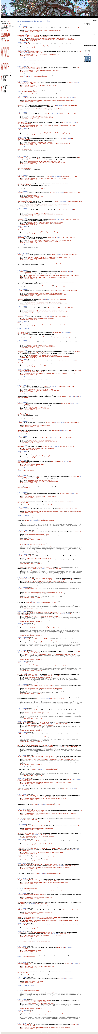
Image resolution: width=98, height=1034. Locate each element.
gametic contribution (63, 665)
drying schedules (48, 905)
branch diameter (44, 30)
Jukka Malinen (52, 519)
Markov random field (71, 504)
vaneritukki (42, 417)
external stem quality (39, 627)
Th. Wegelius (20, 395)
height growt (55, 481)
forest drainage (51, 46)
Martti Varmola (26, 27)
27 (25, 76)
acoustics (32, 874)
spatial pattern (54, 85)
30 (22, 60)
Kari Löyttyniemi (27, 90)
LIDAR (32, 581)
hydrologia (41, 161)
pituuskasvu (50, 480)
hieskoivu (44, 132)
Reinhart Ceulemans (56, 848)
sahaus (44, 213)
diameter (28, 464)
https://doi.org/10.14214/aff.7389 (67, 386)
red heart (61, 852)
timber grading (68, 249)
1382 (51, 698)
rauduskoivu (40, 132)
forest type (45, 448)
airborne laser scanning (43, 790)
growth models (67, 46)
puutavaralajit (67, 257)
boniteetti (52, 455)
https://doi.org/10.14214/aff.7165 (44, 343)
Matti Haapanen (21, 51)
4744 (73, 227)
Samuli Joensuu (28, 167)
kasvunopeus (33, 142)
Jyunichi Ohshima (47, 612)
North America (65, 61)
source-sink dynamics (59, 867)
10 (79, 468)
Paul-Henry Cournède (39, 864)
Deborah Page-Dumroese (27, 745)
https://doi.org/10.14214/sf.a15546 (69, 113)
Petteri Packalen (42, 578)
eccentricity (42, 464)
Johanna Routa (26, 697)
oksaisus (71, 38)
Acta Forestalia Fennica (56, 332)
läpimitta (41, 38)
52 (67, 589)
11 (57, 192)
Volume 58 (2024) (5, 41)
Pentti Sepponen (28, 157)
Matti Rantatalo (40, 894)
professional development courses (50, 294)
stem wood (53, 700)
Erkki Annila (20, 97)
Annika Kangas (21, 638)
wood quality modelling (32, 688)
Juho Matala (20, 567)
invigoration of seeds (71, 125)
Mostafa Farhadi (21, 709)
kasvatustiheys (48, 355)
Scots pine (33, 54)
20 (59, 129)
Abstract (22, 31)
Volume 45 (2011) (5, 55)
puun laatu (52, 302)
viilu (42, 187)
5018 (71, 183)
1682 (27, 664)
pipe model (47, 39)
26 (74, 82)
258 (48, 895)
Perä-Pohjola (54, 441)
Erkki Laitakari (20, 299)
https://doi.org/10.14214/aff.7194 (66, 437)
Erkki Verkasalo (46, 567)
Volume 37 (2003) (5, 64)
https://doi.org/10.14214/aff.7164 (38, 352)
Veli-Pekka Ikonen (28, 35)
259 (68, 486)
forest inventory (28, 521)
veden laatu (46, 161)
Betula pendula (31, 337)
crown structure (69, 39)
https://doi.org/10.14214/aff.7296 (73, 422)
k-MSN (45, 859)
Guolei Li (29, 674)
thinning (40, 813)
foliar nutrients (45, 828)
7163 (76, 360)
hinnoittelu (69, 248)
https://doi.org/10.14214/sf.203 (66, 858)
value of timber (45, 418)
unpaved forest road (47, 558)
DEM (28, 558)
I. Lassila (19, 430)
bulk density (36, 604)
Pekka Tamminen (26, 508)
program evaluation (43, 836)
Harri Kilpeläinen (26, 567)
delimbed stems (34, 725)
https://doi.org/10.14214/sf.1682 (34, 664)
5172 (30, 158)
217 (46, 880)
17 (22, 158)
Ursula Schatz (20, 894)
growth (56, 373)
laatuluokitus (32, 222)
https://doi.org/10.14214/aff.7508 (24, 494)
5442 (75, 97)
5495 (32, 76)
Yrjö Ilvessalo (20, 316)
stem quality (27, 592)
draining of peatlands (56, 162)
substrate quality (64, 759)
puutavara (30, 38)
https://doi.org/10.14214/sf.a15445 (75, 129)
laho (41, 380)
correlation (37, 471)
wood (26, 905)
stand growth (34, 205)
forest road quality (32, 558)
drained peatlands (46, 373)
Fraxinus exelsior (39, 425)
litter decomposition (33, 748)
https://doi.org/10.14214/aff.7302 (24, 414)
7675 (76, 501)
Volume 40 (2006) (5, 61)
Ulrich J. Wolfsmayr (22, 733)
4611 (63, 254)
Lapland (38, 464)
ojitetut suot (32, 171)
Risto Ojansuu (34, 887)
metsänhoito (30, 302)
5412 (63, 105)
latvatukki (43, 222)
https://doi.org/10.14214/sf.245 (31, 888)
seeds (45, 178)
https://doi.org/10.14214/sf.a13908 (66, 307)
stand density (48, 85)
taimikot (32, 116)
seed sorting (41, 712)
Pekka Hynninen (21, 157)
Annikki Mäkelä (21, 35)
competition (43, 85)
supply (41, 70)
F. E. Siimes (20, 271)
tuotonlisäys (63, 204)
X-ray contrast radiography (66, 178)
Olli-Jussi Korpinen (45, 722)
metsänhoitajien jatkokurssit (41, 240)
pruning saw (39, 897)
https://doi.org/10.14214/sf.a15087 (38, 158)
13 (63, 183)
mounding (53, 798)
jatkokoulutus (54, 240)
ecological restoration (40, 759)
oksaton (38, 417)
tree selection (57, 627)
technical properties (36, 433)
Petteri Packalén (49, 856)
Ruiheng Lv (35, 745)
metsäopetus (30, 240)
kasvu (36, 38)
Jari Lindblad (27, 810)
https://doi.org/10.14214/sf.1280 (62, 723)
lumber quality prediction (66, 489)
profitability (40, 205)
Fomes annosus (62, 511)
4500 (52, 299)
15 (62, 167)
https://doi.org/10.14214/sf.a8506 (38, 52)
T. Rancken (20, 422)
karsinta (41, 336)
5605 (30, 52)
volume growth (37, 481)
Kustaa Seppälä (28, 201)
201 (63, 865)
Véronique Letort (24, 864)
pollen (48, 100)
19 (64, 138)
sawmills (45, 70)
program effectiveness (52, 836)
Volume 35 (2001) (5, 66)
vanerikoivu (58, 336)
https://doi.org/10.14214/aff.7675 (24, 502)
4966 (65, 192)
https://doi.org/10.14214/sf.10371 (44, 557)
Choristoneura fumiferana (73, 61)
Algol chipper (40, 196)
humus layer (51, 604)
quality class (42, 318)
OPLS (31, 712)
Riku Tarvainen (21, 519)
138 (70, 508)
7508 (77, 493)
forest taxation (40, 504)
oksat (48, 38)
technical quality (49, 897)
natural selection (58, 61)
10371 (37, 557)
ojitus (29, 171)
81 (63, 332)
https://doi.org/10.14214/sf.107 (57, 796)
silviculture (38, 303)
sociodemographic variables (51, 546)
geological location (46, 205)
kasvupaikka (36, 204)
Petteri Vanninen (36, 35)
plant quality (37, 62)
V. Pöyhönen (20, 282)
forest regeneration (59, 654)
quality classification (57, 152)
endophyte (27, 828)
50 (19, 664)
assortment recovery (52, 592)
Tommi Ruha (20, 27)
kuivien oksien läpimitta (51, 151)
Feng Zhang (34, 674)
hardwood (41, 821)
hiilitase (68, 38)
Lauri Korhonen (21, 578)
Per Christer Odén (36, 709)
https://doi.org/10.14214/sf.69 (23, 789)
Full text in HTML (27, 528)
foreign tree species (51, 232)
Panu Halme (26, 756)
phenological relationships (30, 62)
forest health (50, 828)
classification (42, 496)
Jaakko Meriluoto (21, 360)
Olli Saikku (26, 183)
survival (64, 798)
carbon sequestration (29, 843)
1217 (30, 735)
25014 (39, 520)
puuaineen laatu (47, 116)
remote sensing (47, 641)
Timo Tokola (32, 555)
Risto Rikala (27, 795)
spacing (43, 77)
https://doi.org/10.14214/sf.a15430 (24, 139)
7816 (41, 626)
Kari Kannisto (34, 894)
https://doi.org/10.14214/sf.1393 (71, 686)
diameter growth (53, 93)
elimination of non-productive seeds (60, 125)
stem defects (66, 813)
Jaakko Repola (27, 578)
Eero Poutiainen (35, 624)
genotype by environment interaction (65, 782)
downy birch (57, 337)
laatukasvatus (54, 355)
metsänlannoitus (47, 204)
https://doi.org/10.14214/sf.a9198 (38, 68)
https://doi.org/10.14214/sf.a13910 (59, 299)
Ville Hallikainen (28, 601)
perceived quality (42, 546)
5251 (72, 138)
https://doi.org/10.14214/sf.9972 (24, 590)
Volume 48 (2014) (5, 52)
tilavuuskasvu (44, 480)
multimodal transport (32, 736)
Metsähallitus (36, 275)
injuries (74, 511)
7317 (80, 403)
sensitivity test (49, 688)
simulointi (57, 38)
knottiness (70, 133)
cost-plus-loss (53, 641)
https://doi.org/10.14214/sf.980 (63, 757)
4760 (64, 219)
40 (63, 413)
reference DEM (39, 558)
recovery (75, 813)
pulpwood (32, 398)
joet (52, 161)
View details (26, 31)
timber (47, 286)
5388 (61, 113)
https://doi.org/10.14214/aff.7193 (67, 446)
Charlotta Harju (21, 543)
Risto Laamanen (27, 787)
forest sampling (58, 489)
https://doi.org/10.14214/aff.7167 (24, 333)
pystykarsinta (33, 187)
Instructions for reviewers (6, 33)
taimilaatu (55, 108)
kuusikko (37, 389)
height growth (33, 93)
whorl (73, 39)
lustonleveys (36, 116)
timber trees (78, 511)
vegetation (31, 604)
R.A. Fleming (20, 58)
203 (59, 858)
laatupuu (51, 293)
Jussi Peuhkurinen (35, 787)
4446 (53, 316)
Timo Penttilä (32, 43)
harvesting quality (66, 521)
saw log (40, 311)
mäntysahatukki (59, 151)
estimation (54, 496)
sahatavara (33, 151)
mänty (33, 38)
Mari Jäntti (32, 756)
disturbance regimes (35, 61)
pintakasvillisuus (41, 455)
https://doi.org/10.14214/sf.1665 (34, 652)
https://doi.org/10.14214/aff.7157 (38, 371)
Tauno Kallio (20, 508)
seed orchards (39, 100)
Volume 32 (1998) (5, 69)
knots (61, 133)
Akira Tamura (32, 612)
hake (29, 195)
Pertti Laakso (20, 183)
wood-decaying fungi (72, 759)
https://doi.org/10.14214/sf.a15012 (70, 176)
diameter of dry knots (70, 152)
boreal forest (33, 759)
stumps (26, 725)
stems (48, 93)
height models (42, 489)
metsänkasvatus (57, 302)
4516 (62, 290)
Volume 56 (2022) (5, 44)
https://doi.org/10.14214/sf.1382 (58, 698)
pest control (72, 100)
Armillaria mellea (69, 511)
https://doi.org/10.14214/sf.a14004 (67, 282)
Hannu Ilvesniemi (41, 601)
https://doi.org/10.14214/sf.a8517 (48, 45)
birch (41, 133)
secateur (44, 897)
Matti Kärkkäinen (21, 129)
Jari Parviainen (21, 105)
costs (44, 109)
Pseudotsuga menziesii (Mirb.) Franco (35, 665)
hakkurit (31, 195)
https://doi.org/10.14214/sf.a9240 (39, 60)
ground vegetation (28, 448)
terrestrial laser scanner (32, 770)
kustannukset (42, 108)
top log (53, 223)
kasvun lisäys (68, 204)
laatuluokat (51, 213)
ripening (57, 232)
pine (25, 433)
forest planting (73, 654)
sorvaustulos (50, 345)
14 (54, 176)
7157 (30, 371)
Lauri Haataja (20, 651)
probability (56, 70)
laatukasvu (51, 440)
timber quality (52, 39)
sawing (38, 214)
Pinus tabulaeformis (55, 748)
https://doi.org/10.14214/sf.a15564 (71, 105)
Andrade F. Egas (35, 531)
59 (31, 520)
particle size (46, 604)
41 (72, 403)
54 (39, 568)
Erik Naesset (47, 638)
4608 (59, 282)
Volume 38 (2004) (5, 63)
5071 (62, 176)
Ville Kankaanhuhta (28, 651)
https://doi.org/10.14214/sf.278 (42, 903)
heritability (51, 54)
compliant (6, 28)
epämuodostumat (61, 108)
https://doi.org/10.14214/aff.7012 (32, 477)
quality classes (58, 241)
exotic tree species (31, 232)
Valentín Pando (35, 825)
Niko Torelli (39, 848)
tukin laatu (47, 417)
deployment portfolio (54, 782)
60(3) (10, 23)
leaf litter (45, 843)
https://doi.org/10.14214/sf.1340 (49, 711)
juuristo (37, 108)
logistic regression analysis (61, 504)
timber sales (40, 258)
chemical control (53, 100)
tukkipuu (61, 310)
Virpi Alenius (26, 43)
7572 (76, 508)
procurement (45, 725)
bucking (31, 592)
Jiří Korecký (20, 662)
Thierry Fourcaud (56, 864)
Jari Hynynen (28, 887)
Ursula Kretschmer (21, 768)
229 (70, 501)
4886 (67, 201)
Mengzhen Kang (31, 864)
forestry (37, 821)
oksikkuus (55, 293)
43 (50, 842)
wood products (27, 546)
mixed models (57, 46)
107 (50, 796)
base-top (35, 534)
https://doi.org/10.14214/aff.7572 (24, 509)
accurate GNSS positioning (57, 521)
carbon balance (37, 39)
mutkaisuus (60, 222)
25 (67, 97)
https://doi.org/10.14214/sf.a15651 (26, 83)
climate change (28, 61)
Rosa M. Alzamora (28, 779)
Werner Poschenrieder (22, 685)
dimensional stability (37, 905)
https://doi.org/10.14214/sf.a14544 (72, 219)
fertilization (30, 205)
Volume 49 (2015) (5, 51)
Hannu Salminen (21, 75)
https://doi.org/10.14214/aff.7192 (64, 452)
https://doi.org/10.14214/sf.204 (25, 850)
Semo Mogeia (20, 531)
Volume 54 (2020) (5, 46)
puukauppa (49, 240)
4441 (55, 322)
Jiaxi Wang (20, 674)
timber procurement (36, 70)
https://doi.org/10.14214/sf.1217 (38, 735)
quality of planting (58, 798)
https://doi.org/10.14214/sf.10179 (72, 579)
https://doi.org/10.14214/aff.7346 (24, 397)
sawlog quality (45, 152)
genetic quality (46, 665)
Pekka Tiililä (20, 227)
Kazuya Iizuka (54, 612)
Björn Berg (27, 840)
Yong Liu (51, 745)
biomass (26, 736)
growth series (51, 318)
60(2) (8, 21)
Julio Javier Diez (42, 825)
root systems (60, 109)
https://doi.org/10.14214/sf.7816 (49, 626)
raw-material (43, 365)
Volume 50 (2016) (5, 50)
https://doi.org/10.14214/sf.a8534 (40, 36)
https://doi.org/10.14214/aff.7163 (24, 362)
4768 (74, 209)
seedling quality (49, 677)
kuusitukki (52, 222)
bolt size (48, 365)
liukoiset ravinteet (56, 161)
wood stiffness (44, 874)
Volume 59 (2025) (5, 40)
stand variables (42, 521)
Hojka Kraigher (33, 848)
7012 (25, 477)
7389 (60, 386)
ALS (25, 558)
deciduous (27, 821)
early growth (67, 143)
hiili (38, 38)
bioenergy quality (40, 534)
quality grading (43, 214)
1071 (44, 769)
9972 (75, 589)
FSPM (42, 867)
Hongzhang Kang (21, 840)
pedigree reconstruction (53, 665)
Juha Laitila (20, 697)
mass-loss (49, 843)
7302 (71, 413)
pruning (40, 188)
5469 (23, 91)
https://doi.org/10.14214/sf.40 (33, 826)
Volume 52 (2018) (5, 48)
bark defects (60, 770)
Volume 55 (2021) (5, 45)
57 (51, 377)
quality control (42, 654)
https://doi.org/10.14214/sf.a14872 (24, 184)
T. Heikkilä (20, 437)
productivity (30, 700)
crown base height (37, 581)
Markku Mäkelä (21, 192)
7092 (70, 461)
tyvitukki (39, 222)
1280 (55, 723)
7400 (59, 377)
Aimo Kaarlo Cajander (22, 446)
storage (42, 178)
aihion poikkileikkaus (55, 132)
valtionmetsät (30, 275)
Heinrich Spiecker (47, 768)
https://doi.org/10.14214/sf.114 (31, 819)
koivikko (46, 380)
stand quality (72, 373)
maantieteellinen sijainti (56, 204)
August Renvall (21, 461)
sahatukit (37, 213)
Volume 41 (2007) (5, 60)
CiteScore (6, 25)
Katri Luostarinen (21, 902)
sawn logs (65, 277)
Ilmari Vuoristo (21, 307)
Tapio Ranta (25, 722)
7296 (65, 422)
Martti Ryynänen (21, 176)
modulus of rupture (36, 616)
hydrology (49, 162)
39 (46, 299)
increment (59, 373)
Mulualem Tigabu (28, 709)
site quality (33, 46)
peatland (26, 806)
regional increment (65, 373)
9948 (42, 602)
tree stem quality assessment (43, 770)
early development (51, 30)
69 (55, 237)
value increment (42, 441)
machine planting (38, 798)
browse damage (32, 821)
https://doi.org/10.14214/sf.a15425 (24, 149)
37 (62, 430)
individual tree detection (53, 581)
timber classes (42, 286)
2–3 (26, 60)
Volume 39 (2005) (5, 62)
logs (31, 214)
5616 (41, 45)
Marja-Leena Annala (29, 51)
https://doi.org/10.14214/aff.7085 (29, 470)
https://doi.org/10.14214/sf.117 (37, 811)
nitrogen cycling (41, 748)
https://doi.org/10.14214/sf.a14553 (24, 211)
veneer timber (78, 337)
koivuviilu (39, 364)
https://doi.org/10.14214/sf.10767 (32, 532)
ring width (45, 117)
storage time (45, 700)
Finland (34, 425)
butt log (49, 223)
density (40, 356)
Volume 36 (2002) (5, 65)
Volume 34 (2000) (5, 67)
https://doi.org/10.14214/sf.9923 (53, 640)
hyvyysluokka (47, 455)
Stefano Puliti (34, 638)
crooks (59, 223)
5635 (19, 28)
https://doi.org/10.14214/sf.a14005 (24, 272)
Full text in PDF (32, 31)
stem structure (40, 688)
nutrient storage (34, 677)
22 (69, 122)
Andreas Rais (30, 685)
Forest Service (35, 277)
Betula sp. (37, 380)
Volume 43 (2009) (5, 57)
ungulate (50, 821)
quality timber (66, 356)
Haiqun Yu (25, 674)
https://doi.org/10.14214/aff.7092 (24, 462)
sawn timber (45, 249)
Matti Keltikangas (21, 201)
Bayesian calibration (42, 852)
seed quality (44, 100)
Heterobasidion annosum (47, 511)
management (34, 828)
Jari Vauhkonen (42, 856)
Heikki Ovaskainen (33, 519)
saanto (48, 364)
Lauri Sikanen (37, 67)
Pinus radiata (27, 782)
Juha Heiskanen (21, 601)
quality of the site (53, 205)
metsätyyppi (30, 455)
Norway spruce (28, 100)
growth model (58, 39)
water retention (57, 604)
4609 (73, 271)
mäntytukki (69, 240)
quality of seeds (50, 178)
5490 (19, 83)
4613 (60, 237)
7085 (22, 470)
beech (47, 852)
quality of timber (56, 143)
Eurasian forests (40, 843)
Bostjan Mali (27, 848)
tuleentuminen (56, 231)
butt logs (68, 337)
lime (40, 471)
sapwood (26, 534)
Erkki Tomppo (20, 501)
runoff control (42, 806)
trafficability (41, 604)
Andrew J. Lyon (27, 872)
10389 (47, 568)
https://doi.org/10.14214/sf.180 (65, 842)
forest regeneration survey (47, 882)
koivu (33, 336)
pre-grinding (40, 725)
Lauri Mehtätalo (43, 787)
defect (46, 570)
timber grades (53, 277)
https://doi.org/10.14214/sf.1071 (52, 769)
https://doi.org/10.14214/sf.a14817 (73, 192)
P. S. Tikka (20, 377)
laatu (51, 38)
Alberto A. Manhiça (28, 531)
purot (50, 161)
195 (48, 873)
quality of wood (37, 398)
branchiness (59, 294)
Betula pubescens (44, 46)
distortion (43, 905)
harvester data (48, 521)
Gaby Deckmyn (21, 848)
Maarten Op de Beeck (46, 848)
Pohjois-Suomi (31, 161)
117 (30, 811)
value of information (35, 641)
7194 (59, 437)
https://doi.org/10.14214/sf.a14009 (68, 237)
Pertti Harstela (31, 67)
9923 (45, 640)
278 (35, 903)
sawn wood (63, 249)
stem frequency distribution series (59, 324)
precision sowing (35, 712)
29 (22, 68)
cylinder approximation (53, 770)
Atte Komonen (20, 756)
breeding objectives (39, 782)
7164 (30, 352)
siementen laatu (45, 231)
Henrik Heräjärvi (33, 567)
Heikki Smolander (34, 795)
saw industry (64, 311)
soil (33, 471)
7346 (79, 396)
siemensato (51, 231)
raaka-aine (30, 364)
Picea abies (38, 46)
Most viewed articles (5, 30)
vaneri (40, 187)
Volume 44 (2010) (5, 56)
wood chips (30, 196)
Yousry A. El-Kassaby (27, 662)
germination (33, 125)
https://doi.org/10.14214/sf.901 (25, 780)
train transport (39, 736)
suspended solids (43, 162)
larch (26, 712)
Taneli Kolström (33, 82)
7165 (36, 343)
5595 (31, 60)
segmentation (53, 504)
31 (76, 27)
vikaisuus (41, 213)
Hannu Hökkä (20, 43)
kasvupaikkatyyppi (31, 480)
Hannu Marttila (33, 803)
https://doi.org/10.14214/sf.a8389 (62, 322)
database (45, 592)
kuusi (29, 132)
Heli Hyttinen (26, 803)
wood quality (38, 54)
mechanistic (57, 852)
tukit (47, 213)
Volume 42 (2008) (5, 58)
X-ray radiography (56, 178)
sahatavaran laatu (39, 142)
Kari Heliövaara (26, 97)
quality (30, 70)
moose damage (64, 93)
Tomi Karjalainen (34, 578)
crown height (35, 859)
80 (28, 343)
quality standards (57, 286)
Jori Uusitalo (20, 486)
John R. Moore (21, 872)
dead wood (47, 759)
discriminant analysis (33, 504)
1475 (45, 675)
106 (47, 804)
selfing (26, 665)
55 (52, 386)
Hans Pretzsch (49, 685)
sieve (50, 700)
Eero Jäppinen (38, 722)
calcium (47, 471)
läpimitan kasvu (38, 480)
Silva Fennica (71, 27)
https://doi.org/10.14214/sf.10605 (38, 544)
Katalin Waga (20, 555)
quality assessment (35, 790)
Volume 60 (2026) (5, 39)
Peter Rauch (28, 733)
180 (58, 842)
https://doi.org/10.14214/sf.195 (55, 873)
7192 (57, 452)
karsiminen (47, 293)
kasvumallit (61, 38)
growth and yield (31, 627)
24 (55, 105)
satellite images (47, 504)
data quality (58, 641)
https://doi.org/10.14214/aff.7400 (67, 377)
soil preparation (36, 654)
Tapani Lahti (20, 493)
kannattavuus (30, 204)
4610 (54, 263)
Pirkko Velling (36, 51)
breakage (59, 93)
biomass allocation (68, 867)
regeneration (30, 109)
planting (39, 77)
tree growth (35, 418)
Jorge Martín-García (22, 825)
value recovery (59, 592)
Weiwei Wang (41, 745)
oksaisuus (35, 132)
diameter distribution (35, 489)
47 (37, 769)
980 (56, 757)
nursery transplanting (42, 677)
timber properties (37, 874)
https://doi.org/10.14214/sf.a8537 (27, 28)
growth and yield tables (40, 324)
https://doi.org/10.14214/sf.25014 (47, 520)
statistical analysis (50, 70)
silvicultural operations (29, 836)
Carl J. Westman (39, 840)
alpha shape (30, 859)
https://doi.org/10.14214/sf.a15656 (40, 76)
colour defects (34, 897)
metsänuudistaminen (32, 108)
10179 (64, 579)
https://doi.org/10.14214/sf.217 (53, 880)
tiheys (29, 355)
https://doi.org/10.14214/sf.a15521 (24, 123)
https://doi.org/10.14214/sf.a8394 (61, 316)
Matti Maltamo (49, 578)
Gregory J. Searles (35, 872)
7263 (70, 430)
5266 (67, 129)
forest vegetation (51, 448)
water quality (30, 162)
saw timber (60, 214)
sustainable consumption (62, 546)
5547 (30, 68)
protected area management (55, 759)
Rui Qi (19, 864)
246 (71, 493)
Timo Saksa (34, 651)
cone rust (68, 100)
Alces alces (44, 93)
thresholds (50, 62)
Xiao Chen (20, 745)
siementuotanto (31, 231)
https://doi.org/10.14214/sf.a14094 (70, 290)
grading (44, 688)
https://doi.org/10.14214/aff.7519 (24, 487)
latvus (53, 38)
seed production (38, 232)
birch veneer (72, 337)
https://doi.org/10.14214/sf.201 (71, 865)
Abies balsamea (52, 61)
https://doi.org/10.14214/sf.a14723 (75, 201)
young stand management (50, 654)
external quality (58, 30)
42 (56, 290)
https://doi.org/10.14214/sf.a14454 (24, 229)
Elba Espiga (28, 825)
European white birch (46, 813)
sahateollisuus (52, 310)
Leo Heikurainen (21, 167)
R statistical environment (57, 688)
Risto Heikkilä (20, 90)
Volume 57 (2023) (5, 42)
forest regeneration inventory (58, 882)
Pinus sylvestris (28, 30)
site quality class (49, 324)
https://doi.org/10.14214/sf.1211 (71, 746)
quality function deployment (48, 736)
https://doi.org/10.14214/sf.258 (55, 895)
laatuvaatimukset (43, 151)
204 (18, 850)
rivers (64, 162)
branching (63, 39)
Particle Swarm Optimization (49, 867)
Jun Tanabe (20, 612)
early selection (43, 616)
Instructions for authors (5, 34)
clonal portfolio (47, 782)
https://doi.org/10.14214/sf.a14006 (62, 263)
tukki (37, 222)
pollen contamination (71, 665)
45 (42, 796)
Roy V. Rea (20, 818)
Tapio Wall (40, 567)
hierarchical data (45, 581)
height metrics (41, 859)
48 (71, 396)
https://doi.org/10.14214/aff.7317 (24, 404)
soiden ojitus (36, 161)
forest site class (37, 318)
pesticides (59, 100)
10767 (24, 532)
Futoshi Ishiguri (26, 612)
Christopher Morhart (39, 768)
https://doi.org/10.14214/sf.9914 (24, 614)
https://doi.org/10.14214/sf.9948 (49, 602)
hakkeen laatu (36, 195)
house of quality (57, 736)
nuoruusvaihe (51, 142)
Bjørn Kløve (44, 803)
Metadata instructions (5, 35)
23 (53, 113)
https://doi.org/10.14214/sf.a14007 (70, 254)
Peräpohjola (41, 389)
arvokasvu (47, 440)
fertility (46, 318)
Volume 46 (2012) (5, 54)
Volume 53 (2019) (5, 47)
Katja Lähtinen (27, 543)
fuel (37, 700)
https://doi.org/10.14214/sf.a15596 (24, 98)
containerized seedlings (37, 109)
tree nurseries (54, 109)
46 (69, 788)
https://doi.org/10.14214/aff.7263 (24, 431)
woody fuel (46, 534)
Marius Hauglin (41, 638)
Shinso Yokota (61, 612)
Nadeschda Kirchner (30, 768)
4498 (59, 307)
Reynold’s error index (74, 521)
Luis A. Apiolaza (21, 779)
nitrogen (30, 471)
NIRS (28, 712)
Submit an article (4, 36)
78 (22, 371)
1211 (63, 746)
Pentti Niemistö (21, 624)
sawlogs (51, 143)
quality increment (48, 441)
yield (32, 77)
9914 (71, 613)
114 (24, 819)
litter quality (27, 748)
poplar (30, 828)
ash (44, 425)
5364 (77, 122)
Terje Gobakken (27, 638)
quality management (68, 882)
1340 (42, 711)
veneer (46, 188)
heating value (50, 725)
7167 (71, 332)
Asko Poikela (40, 519)
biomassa (45, 38)
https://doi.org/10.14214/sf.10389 (55, 568)
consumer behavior (34, 546)
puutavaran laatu (63, 132)
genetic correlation (44, 54)
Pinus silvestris (51, 627)
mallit (65, 38)
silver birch (44, 337)
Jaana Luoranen (21, 795)
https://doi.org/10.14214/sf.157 (46, 834)
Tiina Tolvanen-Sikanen (22, 67)
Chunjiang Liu (33, 840)
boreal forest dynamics (43, 61)
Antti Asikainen (31, 722)
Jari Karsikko (26, 82)
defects (56, 214)
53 (56, 579)
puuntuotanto (41, 204)
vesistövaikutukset (43, 171)
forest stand (43, 471)
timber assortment (35, 267)
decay (42, 381)
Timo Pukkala (20, 82)
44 (32, 834)
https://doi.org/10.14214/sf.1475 (52, 675)
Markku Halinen (21, 138)
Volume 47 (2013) (5, 53)
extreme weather (44, 62)
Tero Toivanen (51, 756)
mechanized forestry (47, 798)
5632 (32, 36)
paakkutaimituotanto (49, 108)
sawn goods (62, 143)
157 (39, 834)
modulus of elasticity (29, 616)
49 (43, 698)
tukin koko (46, 142)
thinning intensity (47, 748)
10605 (30, 544)
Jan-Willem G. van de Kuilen (39, 685)
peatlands (62, 46)
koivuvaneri (63, 336)
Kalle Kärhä (46, 519)
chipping (26, 700)
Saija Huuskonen (21, 887)
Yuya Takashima (39, 612)
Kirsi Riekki (26, 519)
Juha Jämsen (39, 803)
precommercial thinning (35, 30)
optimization (32, 867)
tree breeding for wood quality (52, 616)
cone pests (63, 100)
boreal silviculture (66, 654)
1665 (27, 652)
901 (18, 780)
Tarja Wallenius (21, 787)
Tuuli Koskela (37, 756)
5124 (70, 167)
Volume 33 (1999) (5, 68)
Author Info (38, 31)
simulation (43, 39)
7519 (73, 486)
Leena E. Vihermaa (43, 872)
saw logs (40, 152)
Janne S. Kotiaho (44, 756)
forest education (46, 241)
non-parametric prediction (38, 592)
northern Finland (44, 125)
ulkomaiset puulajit (38, 231)
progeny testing (56, 54)
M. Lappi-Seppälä (21, 290)
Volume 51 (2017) (5, 49)
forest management (31, 303)
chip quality (35, 196)
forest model (51, 852)
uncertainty (41, 641)
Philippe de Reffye (48, 864)
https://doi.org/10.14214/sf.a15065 (24, 168)
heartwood (31, 534)
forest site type (33, 324)
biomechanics (38, 867)
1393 (64, 686)
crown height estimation (50, 489)
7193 (60, 446)
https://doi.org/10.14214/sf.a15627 (30, 91)
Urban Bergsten (21, 122)
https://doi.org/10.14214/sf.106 (54, 804)
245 (24, 888)
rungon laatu (46, 407)
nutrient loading (28, 677)
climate (34, 843)
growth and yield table (29, 318)
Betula (44, 133)
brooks (61, 162)
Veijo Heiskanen (21, 209)
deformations (65, 109)
